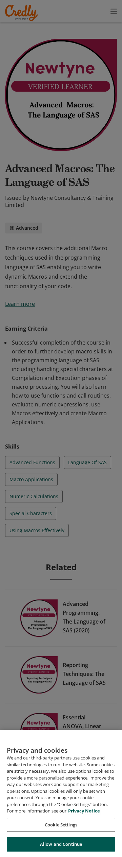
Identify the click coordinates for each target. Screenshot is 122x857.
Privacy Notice (84, 811)
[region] (61, 793)
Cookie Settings (61, 825)
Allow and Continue (61, 844)
